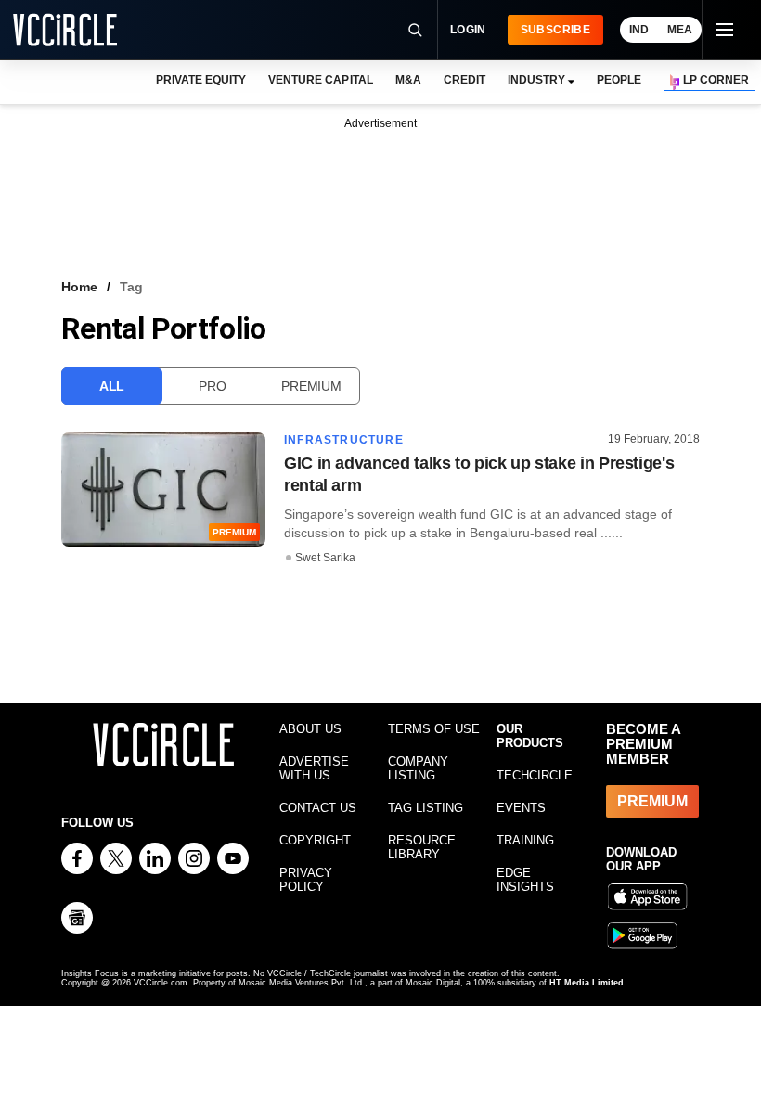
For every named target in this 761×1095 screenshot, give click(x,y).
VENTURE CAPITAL (320, 79)
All (111, 386)
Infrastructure (344, 439)
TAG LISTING (425, 808)
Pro (212, 386)
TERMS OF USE (434, 729)
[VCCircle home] (65, 29)
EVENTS (521, 808)
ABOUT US (310, 729)
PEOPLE (619, 79)
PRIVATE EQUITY (201, 79)
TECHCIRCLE (535, 775)
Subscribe (555, 29)
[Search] (415, 29)
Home (79, 286)
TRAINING (525, 840)
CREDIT (464, 79)
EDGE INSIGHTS (525, 880)
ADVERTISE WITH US (314, 768)
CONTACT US (317, 808)
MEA (679, 29)
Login (468, 29)
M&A (408, 79)
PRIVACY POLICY (305, 880)
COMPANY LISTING (418, 768)
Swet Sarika (325, 557)
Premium (311, 386)
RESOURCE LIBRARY (422, 847)
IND (639, 29)
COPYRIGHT (315, 840)
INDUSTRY (536, 79)
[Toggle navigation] (724, 29)
